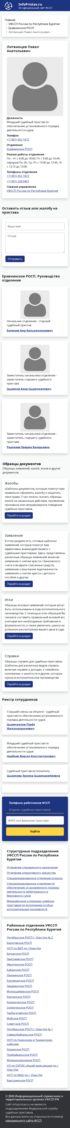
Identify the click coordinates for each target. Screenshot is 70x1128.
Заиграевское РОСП (20, 959)
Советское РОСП (18, 1024)
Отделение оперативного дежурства (31, 873)
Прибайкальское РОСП (22, 1055)
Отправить (15, 259)
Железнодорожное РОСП (23, 1060)
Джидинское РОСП (19, 975)
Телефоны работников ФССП (29, 803)
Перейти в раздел (19, 515)
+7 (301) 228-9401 (18, 181)
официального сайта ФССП (23, 1120)
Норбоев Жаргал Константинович (31, 756)
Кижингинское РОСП (20, 1002)
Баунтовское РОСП (19, 943)
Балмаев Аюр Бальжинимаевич (30, 330)
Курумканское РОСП (20, 981)
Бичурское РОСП (18, 954)
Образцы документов (22, 464)
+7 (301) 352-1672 (18, 139)
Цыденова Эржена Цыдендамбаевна (33, 776)
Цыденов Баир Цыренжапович (29, 389)
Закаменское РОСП (19, 986)
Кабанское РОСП (18, 970)
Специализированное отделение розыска (35, 878)
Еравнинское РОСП (21, 28)
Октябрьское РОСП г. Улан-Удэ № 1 (30, 1029)
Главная (10, 20)
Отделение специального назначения (32, 867)
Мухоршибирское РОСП (23, 991)
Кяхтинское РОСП (18, 997)
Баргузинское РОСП (20, 1080)
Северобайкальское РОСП (24, 1034)
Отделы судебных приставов (29, 810)
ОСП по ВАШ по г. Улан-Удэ (24, 1075)
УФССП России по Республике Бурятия (34, 24)
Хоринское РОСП (18, 1049)
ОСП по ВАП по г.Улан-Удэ (24, 948)
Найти (35, 831)
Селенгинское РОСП (20, 1008)
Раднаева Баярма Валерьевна (28, 447)
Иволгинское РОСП (19, 964)
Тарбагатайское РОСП (21, 1013)
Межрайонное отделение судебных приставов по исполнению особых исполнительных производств (30, 905)
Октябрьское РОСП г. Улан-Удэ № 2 (30, 937)
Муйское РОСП (17, 1018)
